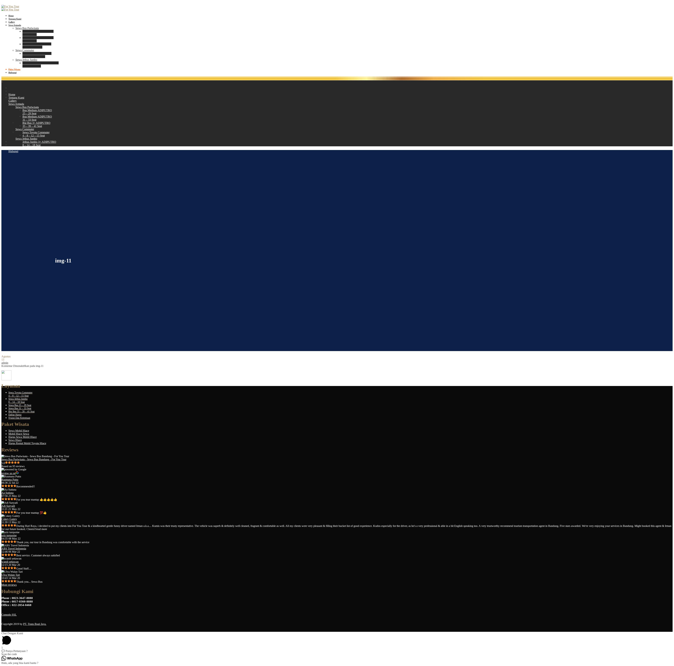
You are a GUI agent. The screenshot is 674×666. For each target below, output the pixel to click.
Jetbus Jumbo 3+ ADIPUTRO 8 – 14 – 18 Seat (40, 64)
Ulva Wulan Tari (10, 574)
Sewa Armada (14, 25)
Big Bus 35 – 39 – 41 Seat (21, 411)
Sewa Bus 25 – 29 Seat (19, 405)
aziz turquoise (9, 535)
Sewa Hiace (15, 440)
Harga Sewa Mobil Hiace (22, 436)
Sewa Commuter (24, 50)
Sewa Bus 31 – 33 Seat (19, 408)
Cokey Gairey (9, 519)
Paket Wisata (14, 69)
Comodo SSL (9, 614)
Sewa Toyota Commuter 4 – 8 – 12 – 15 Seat (36, 55)
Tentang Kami (14, 19)
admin (4, 362)
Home (11, 16)
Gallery (11, 22)
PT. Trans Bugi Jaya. (34, 623)
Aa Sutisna (7, 492)
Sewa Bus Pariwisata (27, 28)
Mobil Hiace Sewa (18, 433)
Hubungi (12, 72)
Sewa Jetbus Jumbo (26, 59)
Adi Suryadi (8, 505)
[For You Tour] (10, 6)
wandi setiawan (10, 561)
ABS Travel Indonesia (13, 548)
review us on (8, 473)
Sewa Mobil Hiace (18, 430)
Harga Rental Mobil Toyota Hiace (27, 443)
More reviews (9, 584)
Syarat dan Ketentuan (19, 418)
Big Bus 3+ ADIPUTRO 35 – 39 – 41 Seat (36, 45)
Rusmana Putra (9, 479)
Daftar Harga (14, 414)
